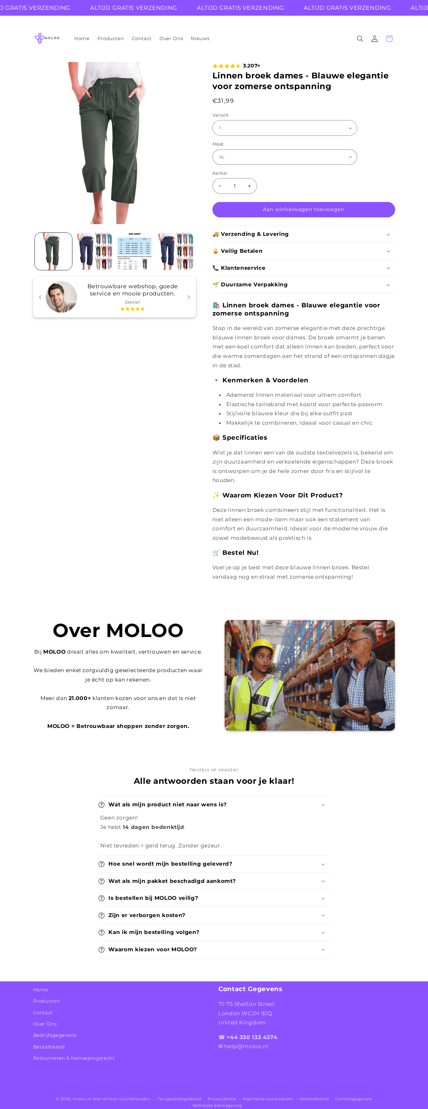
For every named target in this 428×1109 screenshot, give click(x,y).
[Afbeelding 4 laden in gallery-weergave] (175, 251)
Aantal (219, 173)
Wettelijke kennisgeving (217, 1105)
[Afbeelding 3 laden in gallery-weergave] (134, 251)
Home (41, 990)
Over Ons (45, 1024)
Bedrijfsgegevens (54, 1035)
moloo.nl (82, 1099)
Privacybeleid (222, 1099)
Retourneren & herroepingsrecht (74, 1058)
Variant (220, 115)
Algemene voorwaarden (268, 1099)
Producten (46, 1001)
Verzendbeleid (314, 1099)
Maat (218, 143)
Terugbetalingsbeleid (179, 1099)
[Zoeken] (360, 38)
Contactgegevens (353, 1099)
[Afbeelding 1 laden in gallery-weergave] (53, 251)
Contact (43, 1013)
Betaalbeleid (49, 1047)
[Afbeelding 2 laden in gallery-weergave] (93, 251)
